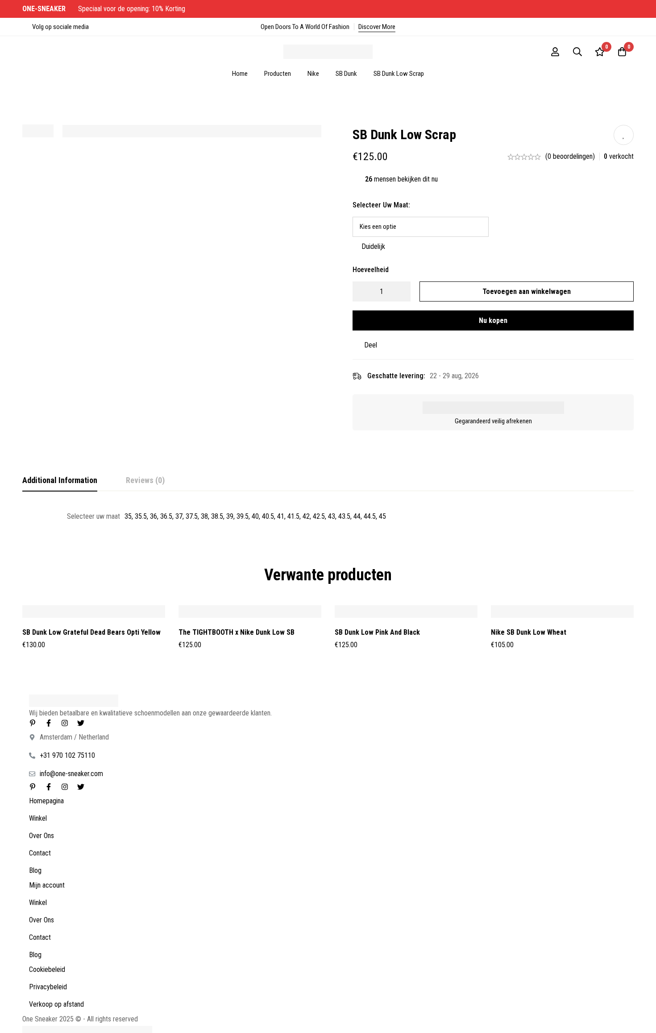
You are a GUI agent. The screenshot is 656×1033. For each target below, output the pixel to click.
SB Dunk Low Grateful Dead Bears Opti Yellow (91, 632)
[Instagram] (64, 723)
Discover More (376, 27)
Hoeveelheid (371, 269)
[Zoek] (577, 52)
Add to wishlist (624, 135)
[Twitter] (80, 723)
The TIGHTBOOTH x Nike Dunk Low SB (237, 632)
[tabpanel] (328, 516)
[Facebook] (48, 723)
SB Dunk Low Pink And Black (377, 632)
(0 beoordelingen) (570, 156)
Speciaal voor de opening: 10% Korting (104, 8)
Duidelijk (373, 246)
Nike (313, 74)
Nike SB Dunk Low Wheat (528, 632)
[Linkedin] (32, 723)
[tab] (59, 481)
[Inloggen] (555, 52)
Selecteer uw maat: (381, 205)
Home (240, 74)
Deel (370, 345)
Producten (277, 74)
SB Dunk (346, 74)
